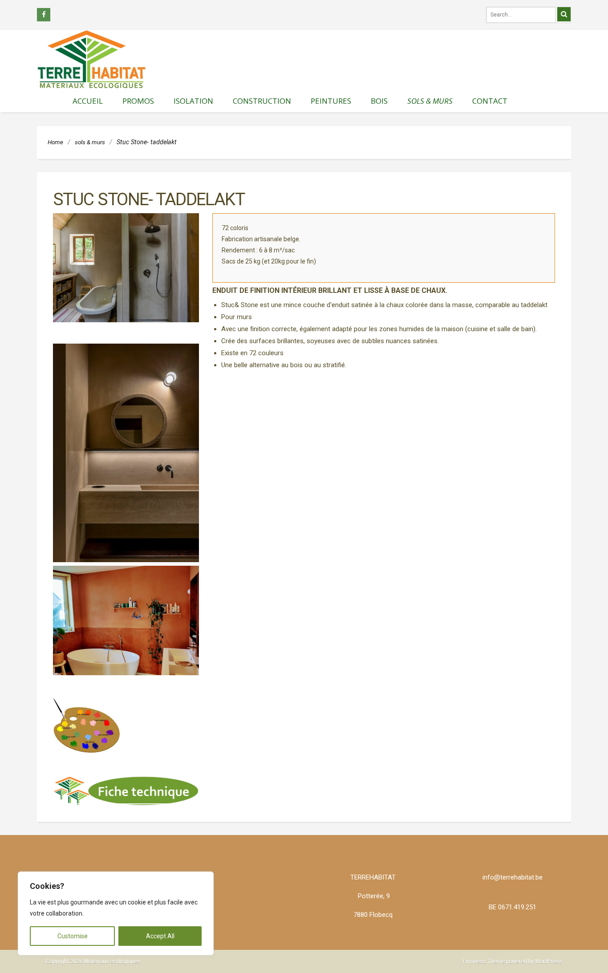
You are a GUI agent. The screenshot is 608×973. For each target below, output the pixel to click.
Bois (379, 101)
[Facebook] (43, 14)
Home (55, 142)
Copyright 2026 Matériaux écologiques (93, 961)
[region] (116, 913)
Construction (262, 101)
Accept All (160, 936)
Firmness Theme (484, 961)
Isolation (193, 101)
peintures (331, 101)
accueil (88, 101)
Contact (489, 101)
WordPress (548, 961)
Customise (72, 936)
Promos (138, 101)
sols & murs (430, 101)
